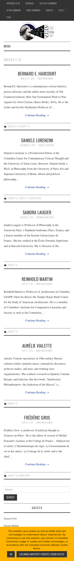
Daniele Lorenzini (37, 140)
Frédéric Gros (37, 417)
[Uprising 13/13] (37, 31)
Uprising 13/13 (13, 3)
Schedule (29, 3)
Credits (49, 10)
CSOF (9, 17)
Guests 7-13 (24, 126)
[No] (69, 544)
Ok (11, 554)
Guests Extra (35, 198)
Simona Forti (10, 518)
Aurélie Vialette (37, 345)
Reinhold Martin (37, 279)
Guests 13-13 (13, 126)
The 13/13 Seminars (48, 3)
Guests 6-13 (13, 198)
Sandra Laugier (37, 212)
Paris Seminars (33, 10)
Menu (7, 46)
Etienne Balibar (11, 525)
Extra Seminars (14, 10)
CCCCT (62, 10)
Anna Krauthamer (46, 78)
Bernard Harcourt (45, 217)
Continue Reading (37, 115)
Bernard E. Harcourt (37, 73)
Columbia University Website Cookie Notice (41, 554)
